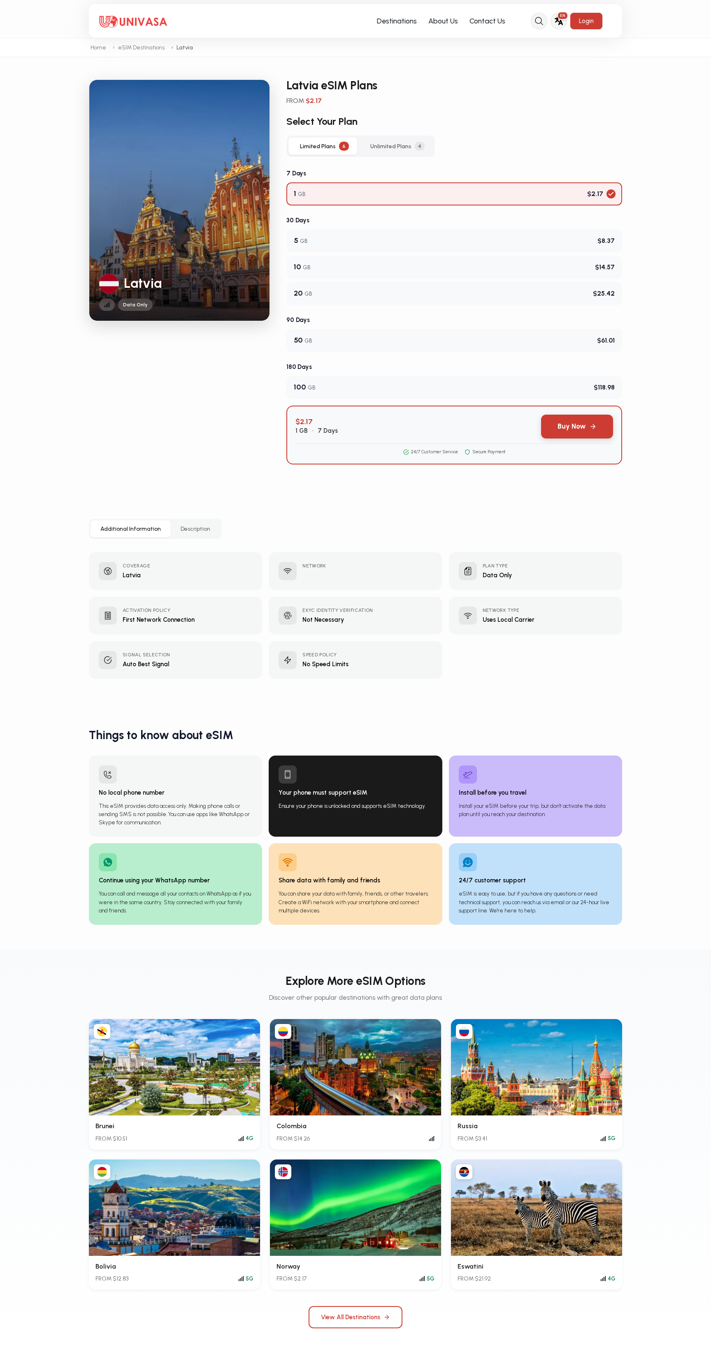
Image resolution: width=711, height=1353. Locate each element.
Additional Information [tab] (130, 528)
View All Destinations (350, 1317)
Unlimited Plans (395, 146)
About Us (443, 20)
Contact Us (487, 20)
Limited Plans (323, 146)
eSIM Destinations (141, 47)
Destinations (397, 20)
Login (586, 21)
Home (98, 47)
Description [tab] (195, 528)
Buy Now (572, 426)
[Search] (539, 21)
